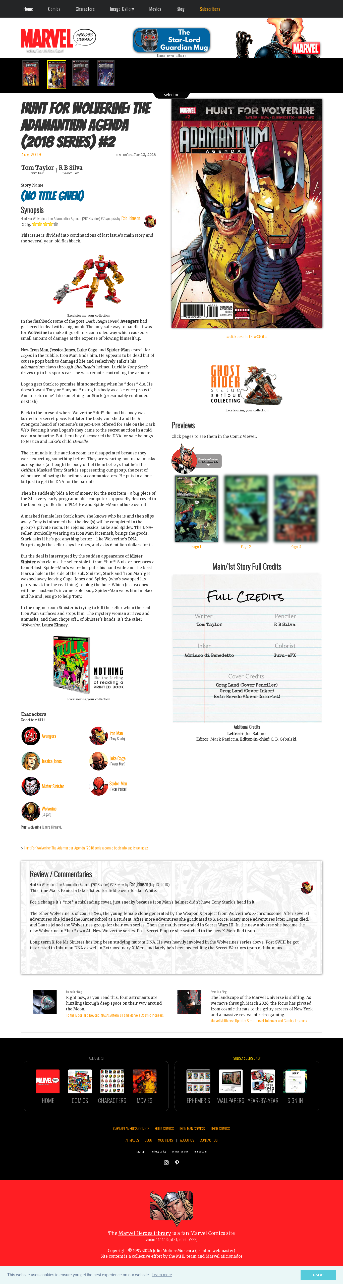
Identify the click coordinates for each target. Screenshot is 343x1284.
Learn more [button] (162, 1275)
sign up (141, 1151)
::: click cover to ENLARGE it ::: (246, 336)
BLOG (148, 1140)
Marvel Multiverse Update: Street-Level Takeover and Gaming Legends (259, 1020)
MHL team (186, 1256)
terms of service (180, 1151)
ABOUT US (187, 1140)
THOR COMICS (220, 1128)
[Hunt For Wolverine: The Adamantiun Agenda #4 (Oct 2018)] (108, 73)
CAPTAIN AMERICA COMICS (131, 1128)
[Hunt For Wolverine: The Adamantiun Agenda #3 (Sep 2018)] (83, 73)
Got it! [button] (318, 1275)
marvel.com (200, 1151)
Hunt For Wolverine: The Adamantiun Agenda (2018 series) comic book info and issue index (86, 847)
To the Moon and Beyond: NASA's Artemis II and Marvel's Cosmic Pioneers (114, 1015)
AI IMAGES (132, 1140)
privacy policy (158, 1151)
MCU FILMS (165, 1140)
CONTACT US (208, 1140)
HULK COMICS (164, 1128)
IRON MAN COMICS (192, 1128)
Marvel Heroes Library (144, 1233)
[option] (33, 73)
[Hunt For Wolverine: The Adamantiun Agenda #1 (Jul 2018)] (33, 73)
